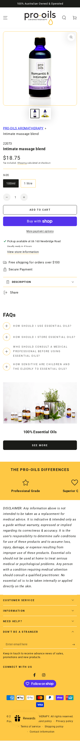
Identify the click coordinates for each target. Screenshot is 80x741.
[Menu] (5, 17)
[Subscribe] (74, 644)
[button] (64, 17)
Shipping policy (54, 726)
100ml (12, 185)
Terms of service (31, 726)
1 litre (30, 185)
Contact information (42, 731)
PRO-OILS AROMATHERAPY (23, 128)
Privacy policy (64, 721)
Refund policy (43, 721)
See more (40, 445)
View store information (23, 252)
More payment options (40, 231)
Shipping (22, 163)
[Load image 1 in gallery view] (34, 113)
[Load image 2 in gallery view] (45, 113)
